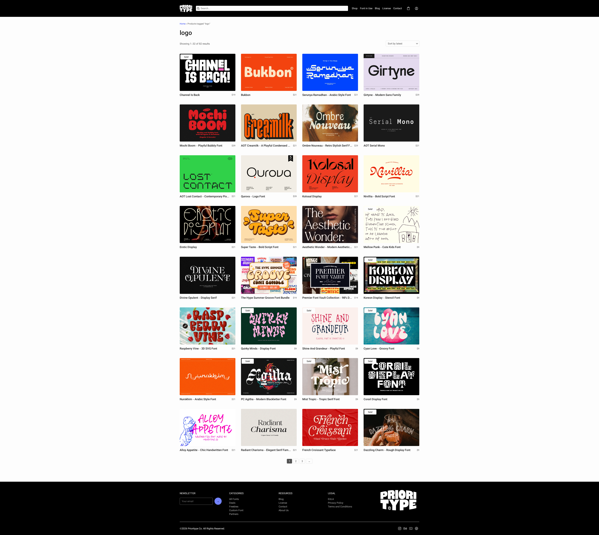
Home (182, 23)
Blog (377, 8)
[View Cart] (408, 8)
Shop (355, 8)
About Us (284, 510)
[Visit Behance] (405, 528)
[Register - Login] (416, 8)
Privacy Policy (335, 502)
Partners (233, 514)
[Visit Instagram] (399, 528)
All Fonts (234, 499)
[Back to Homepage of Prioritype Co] (186, 8)
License (386, 8)
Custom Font (236, 510)
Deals (232, 502)
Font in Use (366, 8)
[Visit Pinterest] (416, 528)
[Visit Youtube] (411, 528)
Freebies (233, 506)
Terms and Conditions (340, 506)
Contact (397, 8)
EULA (331, 499)
